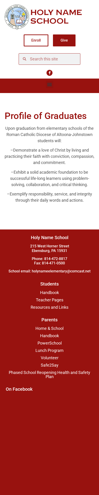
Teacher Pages (49, 300)
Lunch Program (49, 350)
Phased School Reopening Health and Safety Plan (49, 374)
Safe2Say (49, 365)
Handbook (49, 292)
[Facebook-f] (49, 72)
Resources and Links (49, 307)
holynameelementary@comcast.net (61, 271)
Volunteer (49, 358)
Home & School (49, 328)
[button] (49, 84)
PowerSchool (50, 343)
